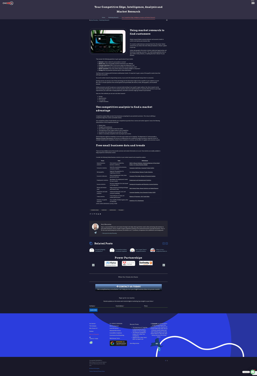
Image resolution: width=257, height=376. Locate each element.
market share (104, 210)
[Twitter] (92, 213)
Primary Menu (253, 3)
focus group (121, 210)
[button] (164, 243)
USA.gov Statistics (137, 163)
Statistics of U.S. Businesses (137, 200)
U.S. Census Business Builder (140, 164)
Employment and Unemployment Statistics (140, 180)
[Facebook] (90, 213)
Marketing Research (104, 20)
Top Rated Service (121, 343)
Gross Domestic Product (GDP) (148, 192)
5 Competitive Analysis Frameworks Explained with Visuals (121, 251)
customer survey (113, 210)
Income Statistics (153, 184)
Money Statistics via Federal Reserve (149, 188)
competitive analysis (94, 210)
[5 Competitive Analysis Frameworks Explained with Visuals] (112, 250)
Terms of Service (93, 371)
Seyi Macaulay (94, 20)
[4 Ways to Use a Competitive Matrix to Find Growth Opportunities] (153, 250)
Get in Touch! (94, 334)
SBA (116, 203)
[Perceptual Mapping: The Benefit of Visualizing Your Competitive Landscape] (92, 250)
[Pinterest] (94, 213)
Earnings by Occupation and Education (139, 184)
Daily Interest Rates (134, 188)
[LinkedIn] (98, 213)
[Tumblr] (96, 213)
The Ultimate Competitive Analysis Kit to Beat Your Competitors (139, 334)
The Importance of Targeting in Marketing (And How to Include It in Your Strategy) (140, 329)
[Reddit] (100, 213)
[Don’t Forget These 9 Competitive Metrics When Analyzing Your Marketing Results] (133, 250)
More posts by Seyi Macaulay (109, 233)
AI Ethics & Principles (94, 368)
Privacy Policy (101, 371)
